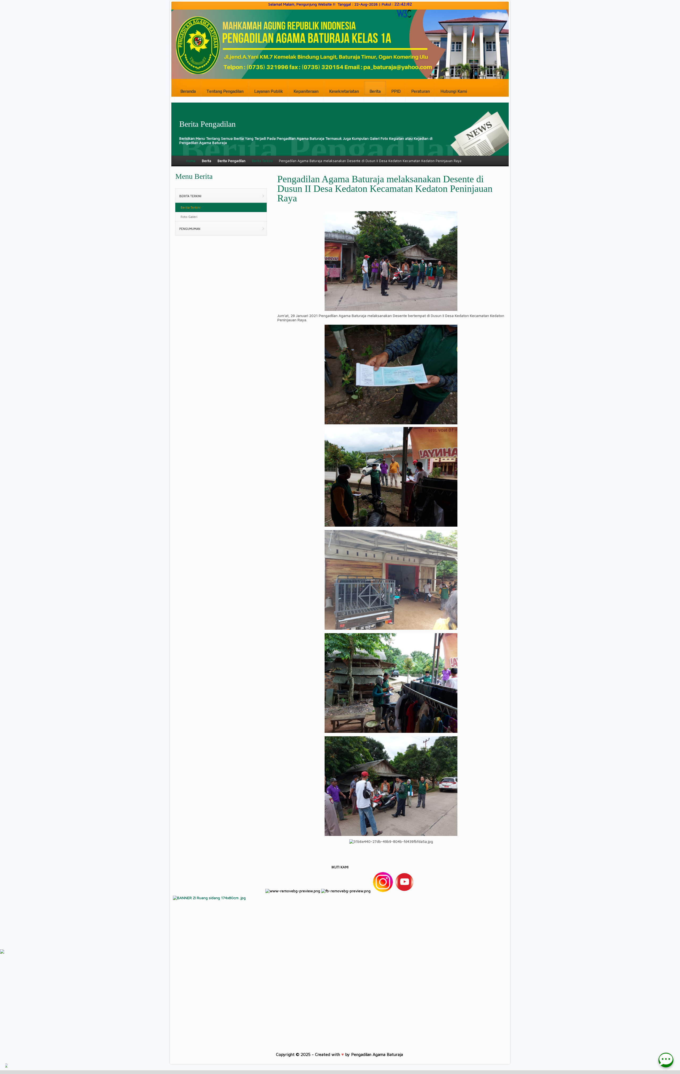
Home (191, 161)
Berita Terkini (262, 161)
